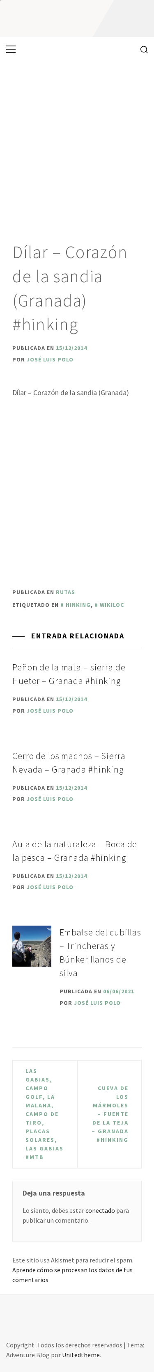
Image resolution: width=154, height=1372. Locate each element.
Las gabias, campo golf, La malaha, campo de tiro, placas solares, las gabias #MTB (44, 1114)
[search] (141, 49)
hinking (78, 604)
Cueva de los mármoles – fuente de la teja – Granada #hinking (110, 1113)
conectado (100, 1210)
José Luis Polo (50, 359)
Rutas (65, 592)
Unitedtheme (81, 1355)
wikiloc (112, 604)
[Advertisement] (77, 143)
